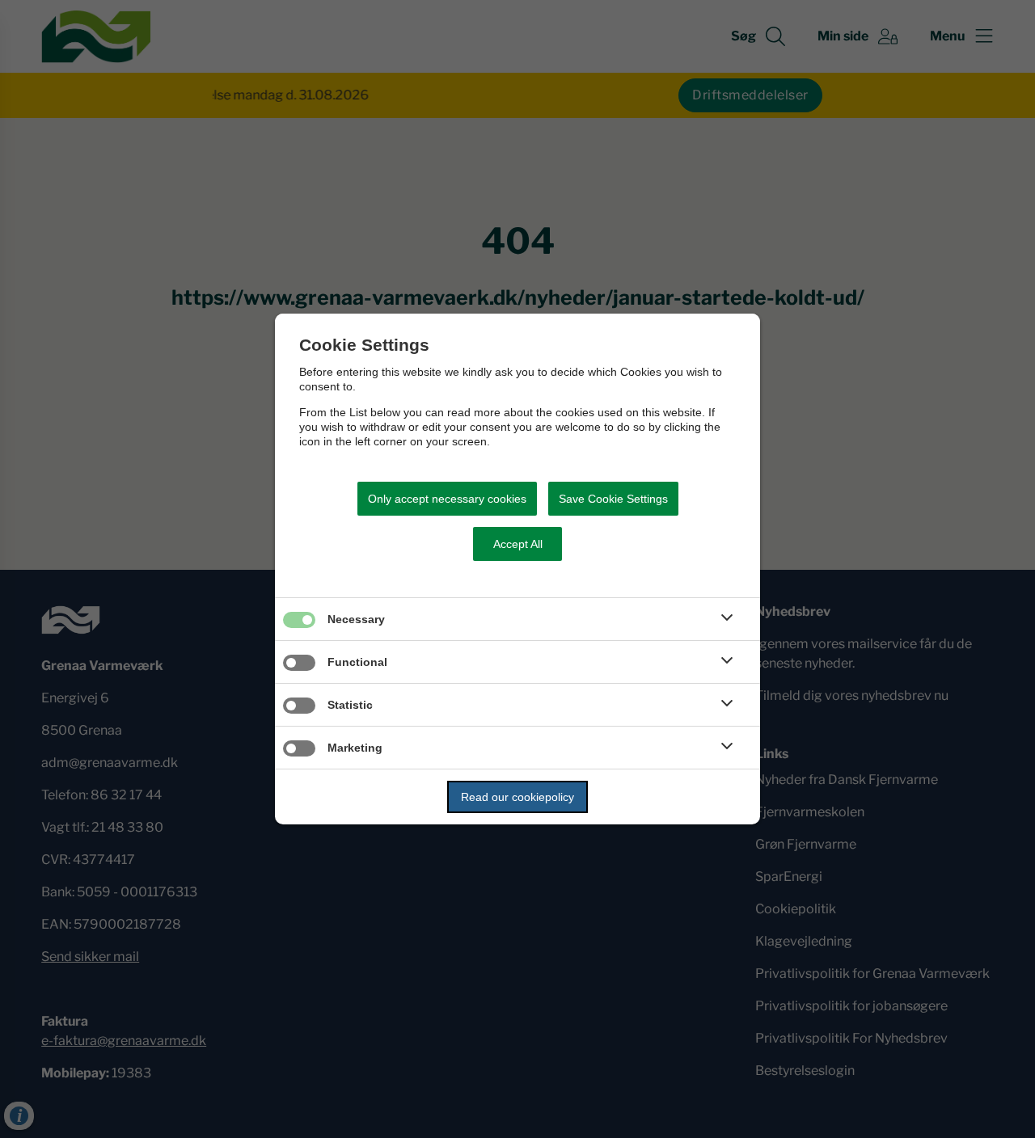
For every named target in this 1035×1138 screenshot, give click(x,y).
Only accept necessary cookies (447, 498)
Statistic (350, 704)
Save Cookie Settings (613, 498)
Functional (357, 661)
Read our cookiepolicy (517, 796)
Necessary (356, 619)
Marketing (354, 747)
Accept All (518, 543)
